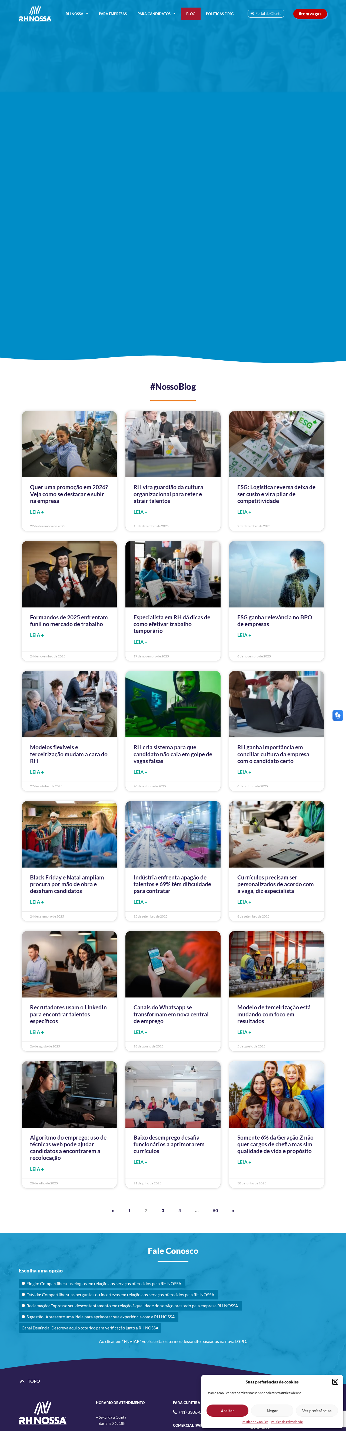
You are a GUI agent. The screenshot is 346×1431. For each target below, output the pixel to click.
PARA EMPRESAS (113, 14)
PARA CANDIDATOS (154, 14)
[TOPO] (22, 1381)
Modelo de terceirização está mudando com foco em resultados (274, 1014)
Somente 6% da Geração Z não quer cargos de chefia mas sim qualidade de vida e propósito (275, 1144)
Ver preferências (317, 1410)
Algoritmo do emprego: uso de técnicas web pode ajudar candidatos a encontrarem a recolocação (68, 1147)
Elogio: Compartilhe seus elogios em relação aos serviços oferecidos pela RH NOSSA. (104, 1283)
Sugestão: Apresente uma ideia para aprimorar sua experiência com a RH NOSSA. (101, 1316)
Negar (272, 1410)
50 (215, 1210)
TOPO (34, 1380)
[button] (335, 1382)
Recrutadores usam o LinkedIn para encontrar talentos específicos (68, 1014)
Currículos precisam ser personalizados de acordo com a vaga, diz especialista (275, 884)
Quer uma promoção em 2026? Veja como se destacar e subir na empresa (69, 493)
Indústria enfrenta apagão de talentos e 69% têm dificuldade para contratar (172, 884)
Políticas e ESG (220, 14)
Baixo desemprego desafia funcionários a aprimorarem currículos (169, 1144)
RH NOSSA (74, 14)
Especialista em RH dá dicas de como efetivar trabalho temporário (172, 624)
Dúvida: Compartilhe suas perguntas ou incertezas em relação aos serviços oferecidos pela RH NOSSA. (120, 1294)
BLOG (190, 14)
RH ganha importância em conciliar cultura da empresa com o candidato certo (273, 754)
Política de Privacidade (287, 1422)
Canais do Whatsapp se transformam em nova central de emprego (171, 1014)
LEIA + (37, 512)
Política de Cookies (255, 1422)
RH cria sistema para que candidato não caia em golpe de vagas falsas (173, 754)
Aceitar (227, 1410)
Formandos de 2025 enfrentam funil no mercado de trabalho (69, 620)
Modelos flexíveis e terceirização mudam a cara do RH (69, 754)
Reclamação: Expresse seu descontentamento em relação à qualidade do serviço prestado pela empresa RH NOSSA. (132, 1305)
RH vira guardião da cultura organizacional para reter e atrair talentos (168, 493)
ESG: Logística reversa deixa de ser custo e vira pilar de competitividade (276, 493)
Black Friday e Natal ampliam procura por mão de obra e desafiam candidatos (67, 884)
